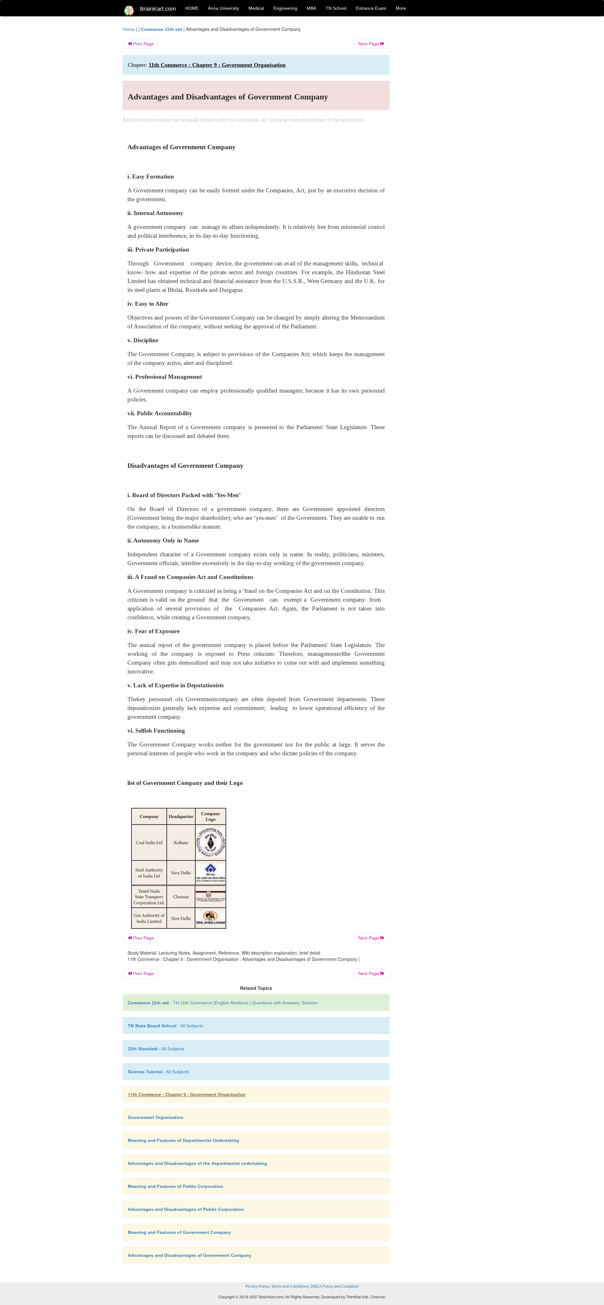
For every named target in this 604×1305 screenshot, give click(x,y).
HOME (192, 8)
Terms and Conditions (290, 1286)
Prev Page (143, 43)
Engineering (285, 8)
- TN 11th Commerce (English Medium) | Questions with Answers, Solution (223, 1002)
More (401, 8)
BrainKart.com (158, 9)
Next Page (369, 43)
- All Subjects (165, 1025)
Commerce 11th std (161, 29)
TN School (336, 8)
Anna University (223, 8)
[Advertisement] (440, 120)
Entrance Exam (371, 8)
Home (129, 29)
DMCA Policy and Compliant (334, 1286)
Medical (256, 8)
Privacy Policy (257, 1286)
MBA (311, 8)
